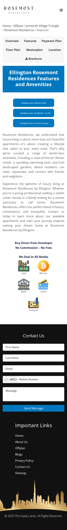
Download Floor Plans (34, 123)
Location (55, 50)
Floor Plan (13, 50)
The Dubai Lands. (26, 516)
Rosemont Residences (19, 30)
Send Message (33, 408)
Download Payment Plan (35, 113)
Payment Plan (52, 41)
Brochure (35, 59)
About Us (21, 442)
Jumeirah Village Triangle (42, 26)
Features (30, 41)
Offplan (18, 26)
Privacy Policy (24, 461)
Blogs (19, 454)
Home (7, 26)
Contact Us (22, 467)
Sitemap (20, 473)
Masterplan (34, 50)
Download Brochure (34, 103)
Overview (12, 41)
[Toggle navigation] (61, 10)
